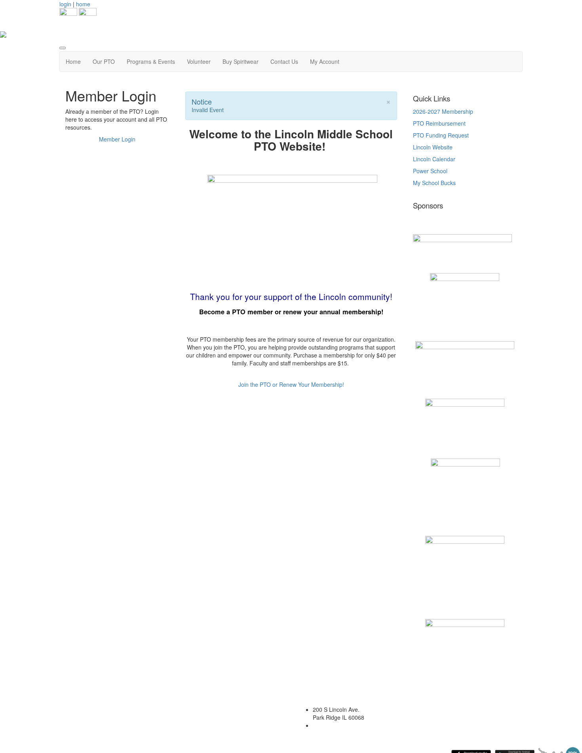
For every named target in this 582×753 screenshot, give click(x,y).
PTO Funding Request (441, 135)
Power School (430, 171)
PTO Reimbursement (439, 123)
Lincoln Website (433, 147)
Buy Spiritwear (241, 61)
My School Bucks (434, 183)
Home (73, 61)
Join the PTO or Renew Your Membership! (291, 384)
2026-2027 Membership (443, 111)
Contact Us (284, 61)
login (65, 4)
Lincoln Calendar (434, 159)
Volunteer (199, 61)
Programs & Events (151, 61)
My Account (324, 61)
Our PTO (104, 61)
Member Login (117, 139)
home (83, 4)
